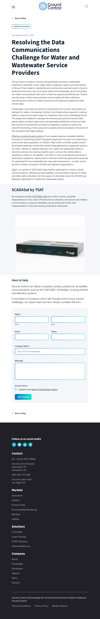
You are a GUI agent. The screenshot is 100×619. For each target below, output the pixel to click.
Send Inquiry (23, 396)
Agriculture (17, 495)
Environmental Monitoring (24, 509)
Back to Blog (20, 18)
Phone (54, 332)
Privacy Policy (41, 606)
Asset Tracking (19, 536)
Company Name (22, 346)
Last (53, 324)
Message (19, 361)
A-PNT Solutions (20, 541)
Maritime (16, 514)
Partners (16, 582)
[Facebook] (30, 445)
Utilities (15, 519)
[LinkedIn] (25, 445)
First (16, 324)
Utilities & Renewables (22, 26)
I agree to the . (38, 389)
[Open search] (86, 6)
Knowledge (17, 563)
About (15, 559)
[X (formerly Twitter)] (14, 445)
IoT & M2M (17, 532)
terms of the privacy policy (44, 389)
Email (18, 332)
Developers (17, 568)
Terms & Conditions (21, 606)
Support (16, 573)
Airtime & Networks (21, 546)
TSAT (14, 169)
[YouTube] (19, 445)
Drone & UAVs (18, 505)
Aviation (16, 500)
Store (14, 578)
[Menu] (13, 6)
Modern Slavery (60, 606)
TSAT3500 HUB (39, 196)
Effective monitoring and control (27, 136)
